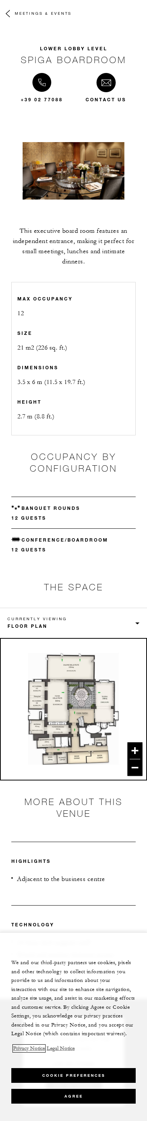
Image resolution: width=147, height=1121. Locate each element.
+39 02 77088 (42, 99)
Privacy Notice (29, 1048)
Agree (73, 1096)
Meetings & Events (43, 13)
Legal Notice (61, 1048)
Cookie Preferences (73, 1075)
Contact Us (106, 99)
